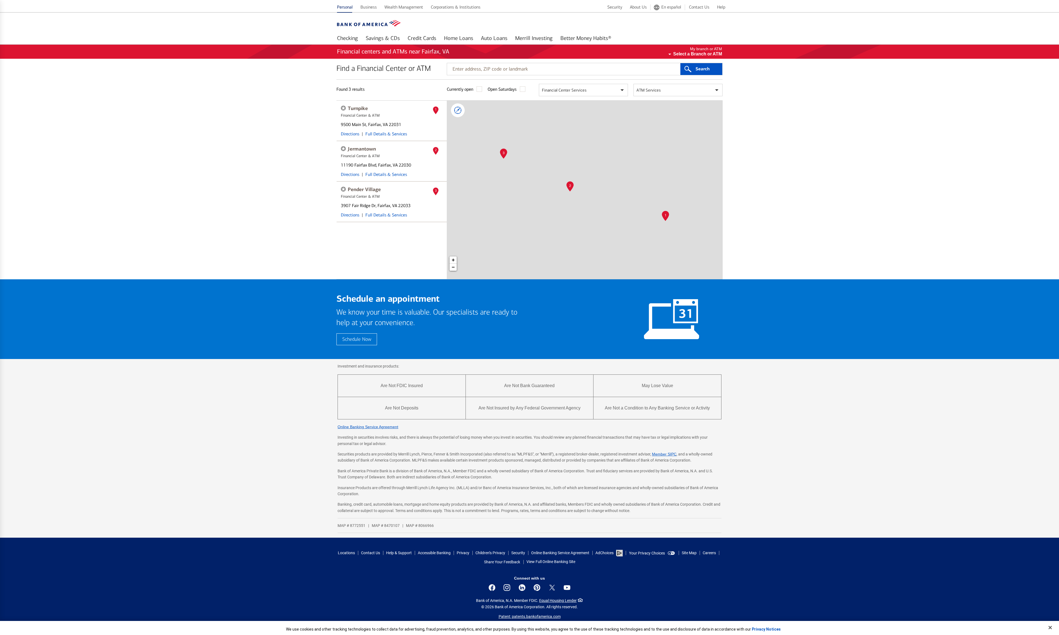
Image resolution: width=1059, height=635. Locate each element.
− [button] (453, 267)
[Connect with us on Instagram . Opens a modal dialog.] (507, 587)
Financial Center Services (564, 90)
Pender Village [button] (364, 189)
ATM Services (649, 90)
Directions (350, 133)
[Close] (1050, 627)
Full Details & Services (386, 133)
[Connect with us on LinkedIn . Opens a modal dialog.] (522, 587)
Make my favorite (343, 108)
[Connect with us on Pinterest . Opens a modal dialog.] (537, 587)
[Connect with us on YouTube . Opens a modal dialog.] (567, 587)
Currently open (460, 89)
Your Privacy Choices (647, 553)
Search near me (458, 110)
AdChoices (604, 553)
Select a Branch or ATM (697, 54)
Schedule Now (356, 339)
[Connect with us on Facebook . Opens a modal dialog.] (492, 587)
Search (703, 69)
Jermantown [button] (362, 149)
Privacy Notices (766, 629)
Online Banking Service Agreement (368, 427)
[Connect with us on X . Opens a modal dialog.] (552, 587)
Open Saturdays (502, 89)
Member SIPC (664, 454)
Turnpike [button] (358, 108)
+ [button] (453, 260)
